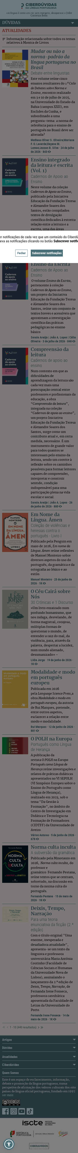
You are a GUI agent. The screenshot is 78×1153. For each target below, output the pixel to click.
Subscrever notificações (47, 253)
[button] (8, 1144)
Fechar (21, 253)
